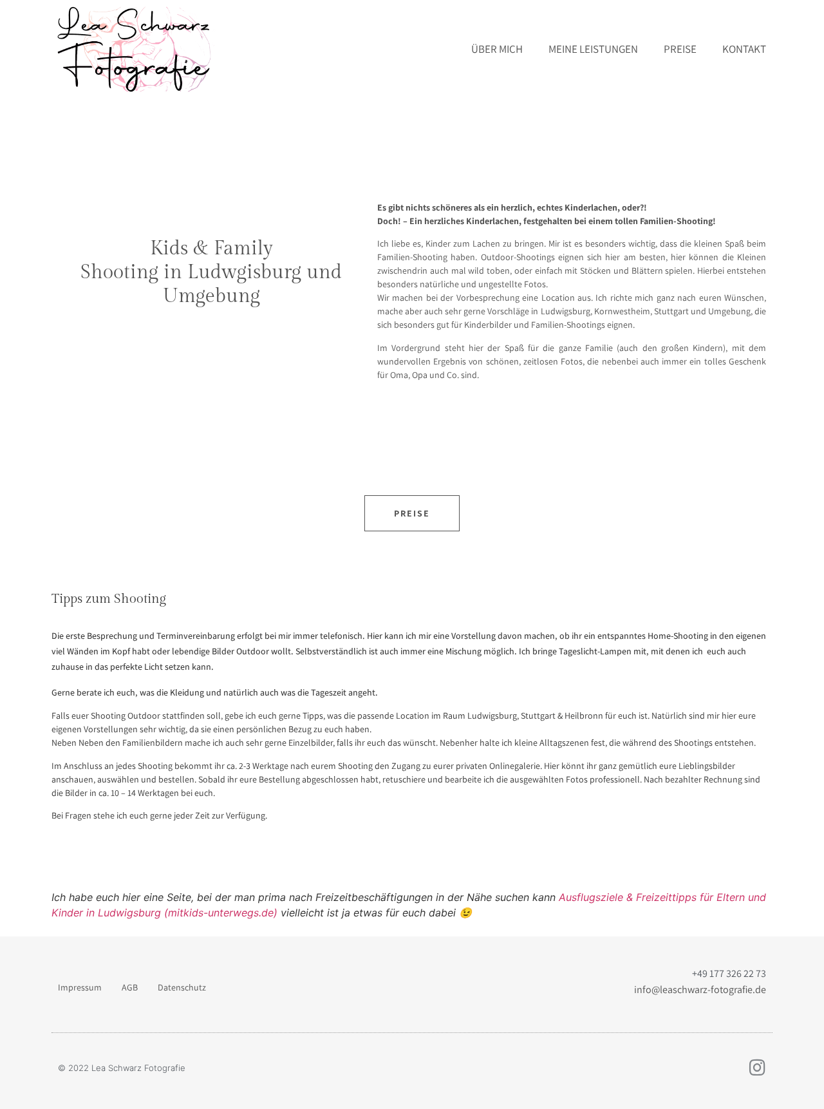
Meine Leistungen (593, 49)
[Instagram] (757, 1068)
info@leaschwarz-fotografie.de (700, 989)
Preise (680, 49)
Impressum (80, 987)
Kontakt (744, 49)
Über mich (497, 49)
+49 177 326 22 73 (729, 973)
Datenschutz (182, 987)
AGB (130, 987)
